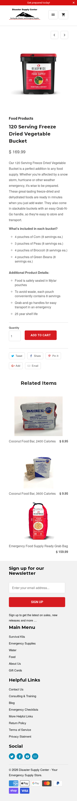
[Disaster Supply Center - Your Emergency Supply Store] (24, 17)
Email (35, 366)
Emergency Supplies (22, 643)
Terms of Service (20, 729)
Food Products (21, 118)
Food (12, 657)
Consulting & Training (22, 696)
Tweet (19, 356)
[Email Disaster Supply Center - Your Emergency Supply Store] (35, 756)
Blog (12, 703)
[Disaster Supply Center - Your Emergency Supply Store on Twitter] (12, 756)
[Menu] (53, 14)
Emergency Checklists (23, 709)
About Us (15, 663)
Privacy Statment (20, 736)
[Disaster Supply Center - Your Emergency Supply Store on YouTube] (27, 756)
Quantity (14, 327)
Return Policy (17, 723)
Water (12, 650)
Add (18, 366)
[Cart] (63, 14)
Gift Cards (15, 670)
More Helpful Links (21, 716)
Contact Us (16, 689)
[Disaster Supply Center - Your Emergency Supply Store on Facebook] (20, 756)
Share (37, 356)
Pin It (55, 356)
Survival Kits (17, 636)
